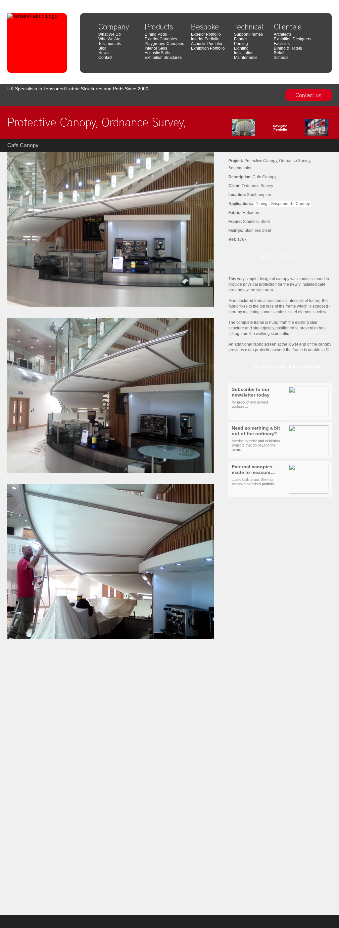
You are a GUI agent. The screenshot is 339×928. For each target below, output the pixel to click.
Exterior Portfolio (206, 34)
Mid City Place (320, 2)
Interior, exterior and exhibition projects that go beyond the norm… (256, 438)
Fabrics (240, 39)
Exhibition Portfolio (208, 48)
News (103, 53)
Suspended (281, 203)
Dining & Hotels (288, 48)
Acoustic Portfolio (206, 43)
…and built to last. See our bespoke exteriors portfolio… (255, 475)
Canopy (303, 203)
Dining (261, 203)
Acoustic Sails (157, 53)
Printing (241, 43)
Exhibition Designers (292, 39)
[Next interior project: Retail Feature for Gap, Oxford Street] (307, 129)
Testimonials (109, 43)
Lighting (241, 48)
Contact (105, 57)
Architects (282, 34)
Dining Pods (156, 34)
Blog (102, 48)
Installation (244, 53)
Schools (281, 57)
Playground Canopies (164, 43)
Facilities (282, 43)
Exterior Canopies (161, 39)
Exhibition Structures (163, 57)
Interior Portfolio (205, 39)
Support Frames (248, 34)
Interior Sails (156, 48)
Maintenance (246, 57)
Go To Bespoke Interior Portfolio (288, 366)
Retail (279, 53)
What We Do (109, 34)
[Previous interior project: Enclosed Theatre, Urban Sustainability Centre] (253, 129)
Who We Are (109, 39)
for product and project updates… (250, 397)
